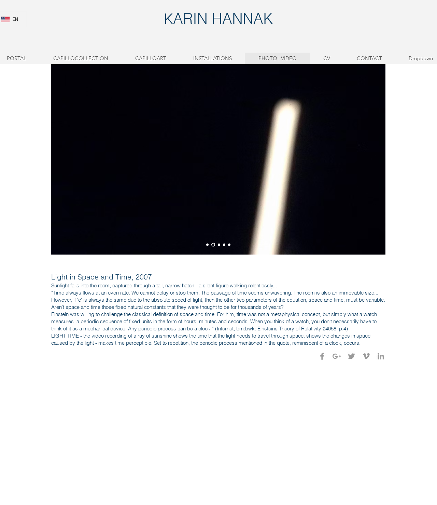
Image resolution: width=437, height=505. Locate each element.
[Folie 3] (218, 245)
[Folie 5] (229, 245)
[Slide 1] (207, 245)
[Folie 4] (224, 245)
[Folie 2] (212, 245)
